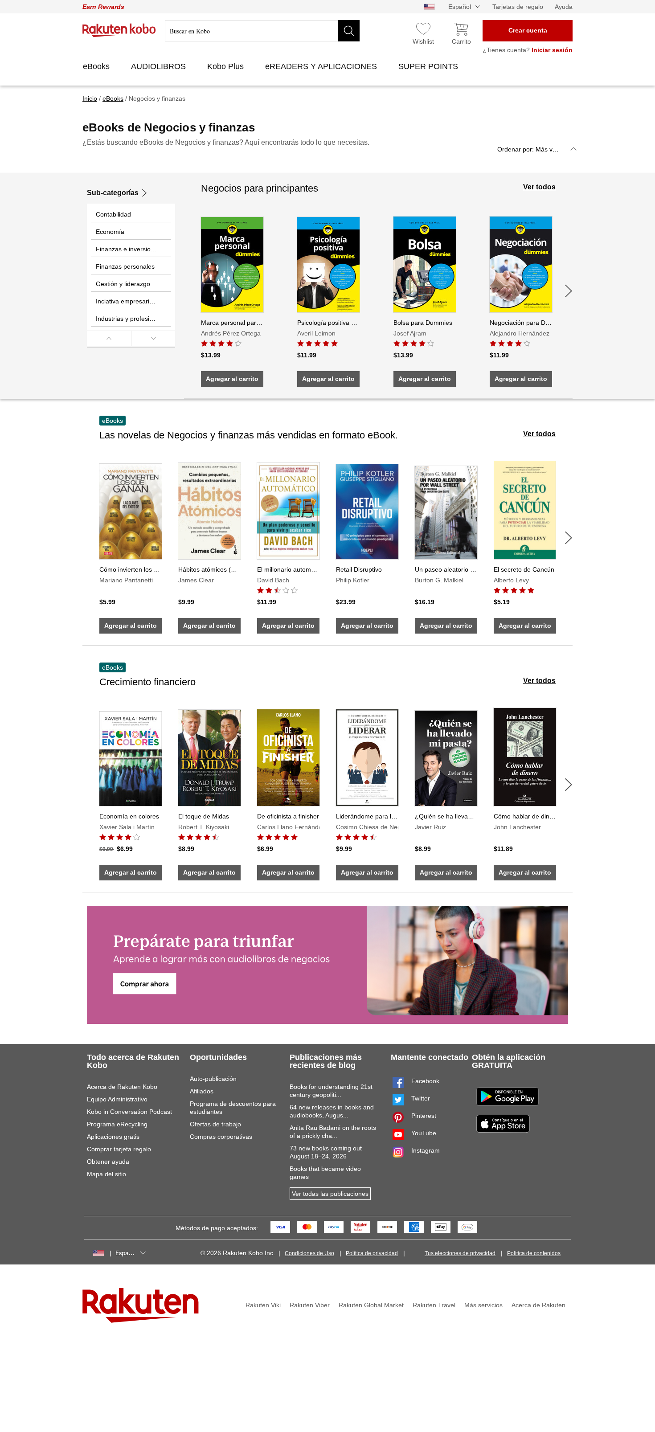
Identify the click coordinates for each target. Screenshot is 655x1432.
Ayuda (564, 6)
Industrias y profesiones (129, 318)
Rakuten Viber (310, 1305)
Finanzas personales (125, 266)
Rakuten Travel (434, 1305)
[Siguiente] (569, 291)
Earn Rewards (103, 6)
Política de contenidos (534, 1253)
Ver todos (539, 187)
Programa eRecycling (117, 1124)
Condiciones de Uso (309, 1253)
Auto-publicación (213, 1078)
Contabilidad (113, 214)
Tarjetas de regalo (517, 6)
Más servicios (483, 1305)
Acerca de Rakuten (538, 1305)
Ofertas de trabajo (215, 1124)
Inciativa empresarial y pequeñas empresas (133, 301)
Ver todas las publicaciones (330, 1193)
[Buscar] (349, 30)
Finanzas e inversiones (128, 249)
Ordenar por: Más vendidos (536, 149)
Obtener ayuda (108, 1161)
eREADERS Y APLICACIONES (322, 66)
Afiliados (201, 1091)
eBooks (97, 66)
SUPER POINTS (429, 66)
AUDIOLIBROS (159, 66)
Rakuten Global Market (371, 1305)
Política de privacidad (372, 1253)
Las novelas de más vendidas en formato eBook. (248, 435)
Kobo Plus (226, 66)
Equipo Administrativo (117, 1099)
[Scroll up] (109, 338)
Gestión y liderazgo (123, 283)
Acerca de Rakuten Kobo (122, 1086)
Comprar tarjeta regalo (119, 1149)
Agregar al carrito (232, 378)
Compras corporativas (221, 1136)
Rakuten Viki (263, 1305)
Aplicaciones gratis (113, 1136)
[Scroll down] (153, 338)
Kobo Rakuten (119, 30)
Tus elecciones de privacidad (460, 1253)
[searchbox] (262, 30)
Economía (110, 231)
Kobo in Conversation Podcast (129, 1111)
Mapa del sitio (106, 1174)
